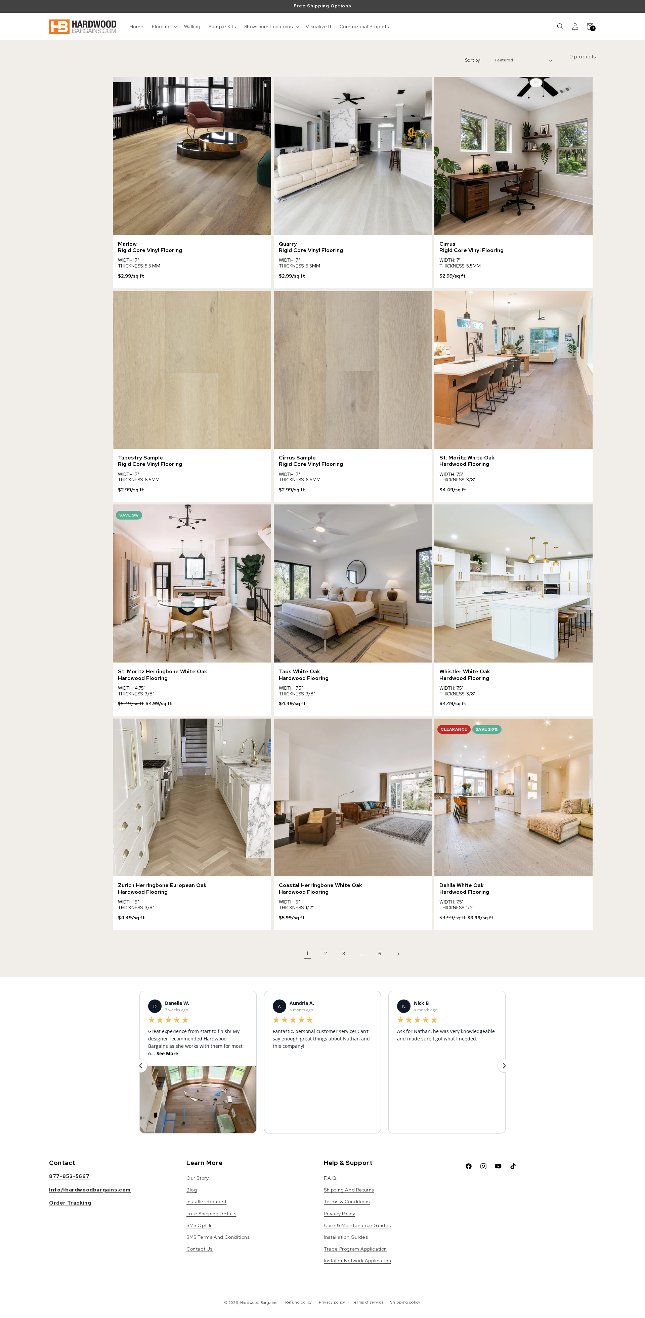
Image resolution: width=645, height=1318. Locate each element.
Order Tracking (70, 1203)
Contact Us (199, 1249)
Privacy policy (332, 1302)
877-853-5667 (69, 1176)
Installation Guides (346, 1237)
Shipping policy (405, 1302)
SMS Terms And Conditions (218, 1237)
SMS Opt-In (199, 1225)
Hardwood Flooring (464, 464)
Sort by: (473, 60)
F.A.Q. (331, 1178)
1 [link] (307, 953)
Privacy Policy (339, 1214)
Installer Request (206, 1202)
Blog (191, 1190)
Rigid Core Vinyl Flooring (150, 250)
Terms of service (368, 1302)
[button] (164, 26)
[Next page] (398, 953)
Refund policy (298, 1302)
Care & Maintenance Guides (357, 1225)
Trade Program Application (355, 1249)
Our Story (197, 1178)
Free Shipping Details (211, 1214)
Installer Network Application (357, 1261)
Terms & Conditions (347, 1202)
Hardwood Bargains (258, 1302)
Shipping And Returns (349, 1190)
